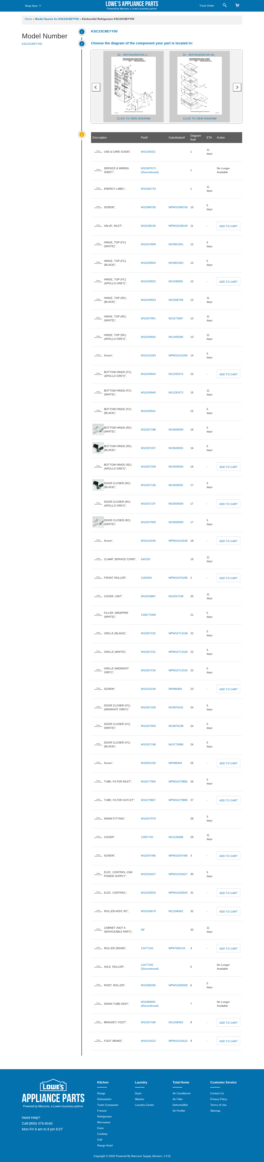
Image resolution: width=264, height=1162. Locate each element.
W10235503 (148, 892)
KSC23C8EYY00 (32, 43)
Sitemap (215, 1110)
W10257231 (148, 651)
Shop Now (31, 5)
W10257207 (148, 448)
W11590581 (176, 281)
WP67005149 (177, 948)
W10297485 (148, 855)
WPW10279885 (178, 800)
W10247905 (148, 522)
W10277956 (148, 781)
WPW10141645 (178, 540)
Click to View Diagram (133, 118)
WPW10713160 (178, 651)
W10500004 (176, 466)
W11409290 (176, 336)
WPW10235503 (178, 892)
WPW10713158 (178, 633)
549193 (145, 559)
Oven (100, 1128)
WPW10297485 (178, 855)
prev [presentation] (96, 87)
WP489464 (175, 763)
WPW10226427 (178, 874)
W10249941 (148, 411)
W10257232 (148, 633)
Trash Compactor (107, 1104)
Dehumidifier (180, 1104)
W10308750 (148, 207)
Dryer (138, 1093)
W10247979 (148, 818)
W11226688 (176, 837)
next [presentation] (237, 87)
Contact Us (217, 1093)
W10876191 (176, 707)
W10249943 (148, 373)
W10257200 (148, 707)
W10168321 (148, 151)
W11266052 (176, 911)
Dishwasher (104, 1099)
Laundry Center (144, 1104)
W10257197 (148, 503)
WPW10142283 (178, 355)
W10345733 (148, 188)
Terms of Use (218, 1104)
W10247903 (148, 725)
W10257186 (148, 1022)
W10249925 (148, 336)
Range (101, 1093)
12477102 (147, 948)
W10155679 (148, 911)
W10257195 (148, 485)
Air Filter (178, 1099)
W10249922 (148, 281)
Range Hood (105, 1145)
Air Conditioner (182, 1093)
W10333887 (148, 596)
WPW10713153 (178, 670)
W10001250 (148, 763)
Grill (99, 1139)
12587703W (148, 614)
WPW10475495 (178, 577)
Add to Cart (228, 226)
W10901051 (176, 244)
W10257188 (148, 429)
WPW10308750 (178, 207)
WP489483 (175, 688)
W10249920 (148, 262)
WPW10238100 (178, 225)
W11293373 (176, 392)
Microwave (103, 1122)
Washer (139, 1099)
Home (28, 18)
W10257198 (148, 744)
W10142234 (148, 688)
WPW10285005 (178, 985)
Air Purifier (179, 1110)
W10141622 (148, 1040)
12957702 (147, 837)
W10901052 (176, 262)
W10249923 (148, 299)
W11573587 (176, 318)
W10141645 (148, 540)
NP (143, 929)
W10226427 (148, 874)
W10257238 (176, 596)
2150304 (146, 577)
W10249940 (148, 392)
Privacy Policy (218, 1099)
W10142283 (148, 355)
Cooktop (102, 1133)
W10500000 (176, 429)
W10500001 (176, 448)
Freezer (102, 1110)
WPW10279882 (178, 781)
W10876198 (176, 725)
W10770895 (176, 744)
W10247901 (148, 318)
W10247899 (148, 244)
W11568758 (176, 299)
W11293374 (176, 373)
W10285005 (148, 985)
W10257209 (148, 466)
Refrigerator (104, 1116)
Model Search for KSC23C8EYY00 (57, 18)
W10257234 (148, 670)
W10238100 (148, 225)
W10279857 (148, 800)
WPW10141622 (178, 1040)
